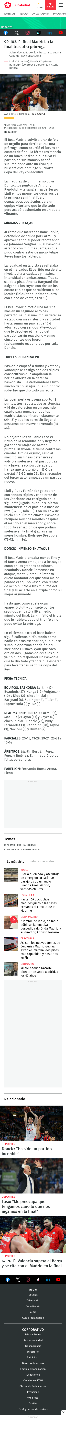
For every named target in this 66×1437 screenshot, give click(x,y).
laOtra (33, 1312)
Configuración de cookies (33, 1409)
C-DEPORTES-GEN (33, 23)
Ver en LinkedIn (48, 1279)
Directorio (33, 1352)
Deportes (8, 1144)
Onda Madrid (40, 13)
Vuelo (24, 869)
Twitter (16, 33)
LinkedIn (49, 32)
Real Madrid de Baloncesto (20, 845)
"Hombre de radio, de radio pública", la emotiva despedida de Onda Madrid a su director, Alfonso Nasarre (11, 922)
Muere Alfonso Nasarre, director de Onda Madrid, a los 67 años (11, 969)
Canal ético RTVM (33, 1380)
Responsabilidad (33, 1340)
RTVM (33, 1290)
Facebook (5, 33)
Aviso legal (33, 1398)
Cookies (33, 1403)
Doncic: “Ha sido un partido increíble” (31, 1123)
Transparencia (33, 1346)
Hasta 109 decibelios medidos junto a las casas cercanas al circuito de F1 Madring (11, 900)
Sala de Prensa (33, 1334)
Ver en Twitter (17, 1280)
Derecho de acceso (33, 1363)
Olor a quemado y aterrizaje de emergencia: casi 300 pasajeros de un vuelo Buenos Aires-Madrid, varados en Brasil (11, 875)
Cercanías (27, 938)
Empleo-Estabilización (33, 1369)
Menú (61, 5)
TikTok (38, 33)
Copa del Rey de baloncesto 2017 (23, 850)
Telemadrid (33, 1300)
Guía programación (33, 1318)
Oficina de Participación (33, 1386)
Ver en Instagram (28, 1279)
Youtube (60, 32)
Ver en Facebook (7, 1280)
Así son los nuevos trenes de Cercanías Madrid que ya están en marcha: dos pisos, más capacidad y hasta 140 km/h (11, 944)
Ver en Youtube (58, 1279)
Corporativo (33, 1329)
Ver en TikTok (38, 1280)
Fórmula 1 (27, 895)
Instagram (27, 32)
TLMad (24, 13)
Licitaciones (33, 1375)
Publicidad (33, 1357)
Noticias (9, 13)
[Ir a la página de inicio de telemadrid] (17, 5)
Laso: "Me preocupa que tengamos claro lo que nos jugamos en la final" (31, 1175)
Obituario (27, 964)
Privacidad (33, 1392)
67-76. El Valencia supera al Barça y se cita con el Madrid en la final (33, 1234)
